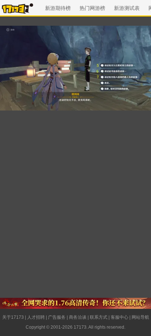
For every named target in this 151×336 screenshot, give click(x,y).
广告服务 (57, 317)
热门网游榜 (92, 8)
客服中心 (119, 317)
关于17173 (13, 317)
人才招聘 (36, 317)
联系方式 (98, 317)
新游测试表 (127, 8)
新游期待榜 (58, 8)
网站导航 (140, 317)
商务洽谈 (77, 317)
